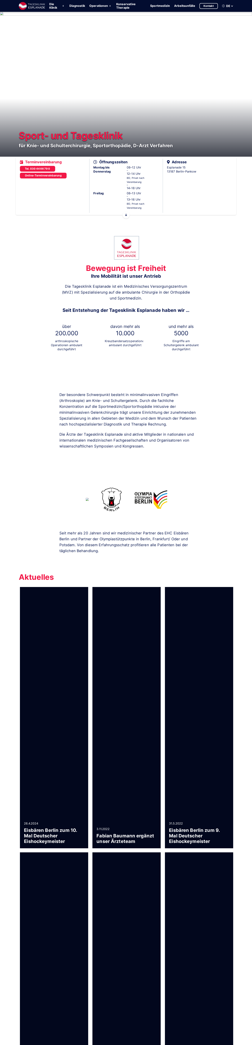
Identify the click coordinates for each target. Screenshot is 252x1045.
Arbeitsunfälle (184, 6)
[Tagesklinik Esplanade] (32, 6)
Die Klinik (53, 5)
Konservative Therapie (126, 5)
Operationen (98, 6)
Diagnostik (77, 6)
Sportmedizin (160, 6)
